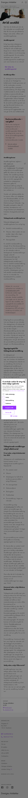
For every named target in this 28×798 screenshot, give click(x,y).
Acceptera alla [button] (9, 408)
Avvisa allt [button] (8, 412)
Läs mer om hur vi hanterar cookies (17, 390)
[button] (14, 416)
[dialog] (14, 399)
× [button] (25, 380)
